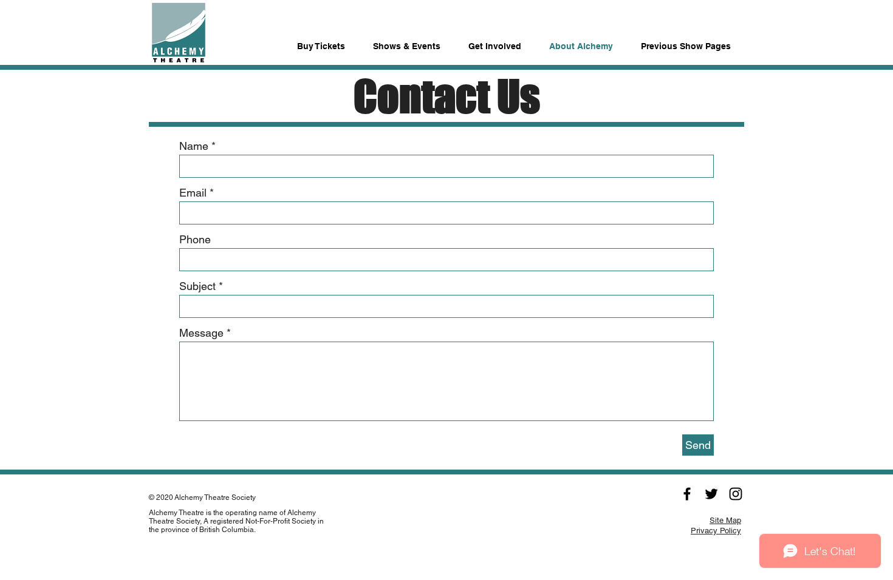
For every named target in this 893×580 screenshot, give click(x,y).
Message (201, 333)
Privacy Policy (716, 530)
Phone (195, 239)
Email (193, 192)
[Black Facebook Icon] (687, 493)
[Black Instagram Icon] (735, 493)
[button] (686, 40)
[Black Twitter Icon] (711, 493)
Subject (197, 286)
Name (193, 146)
